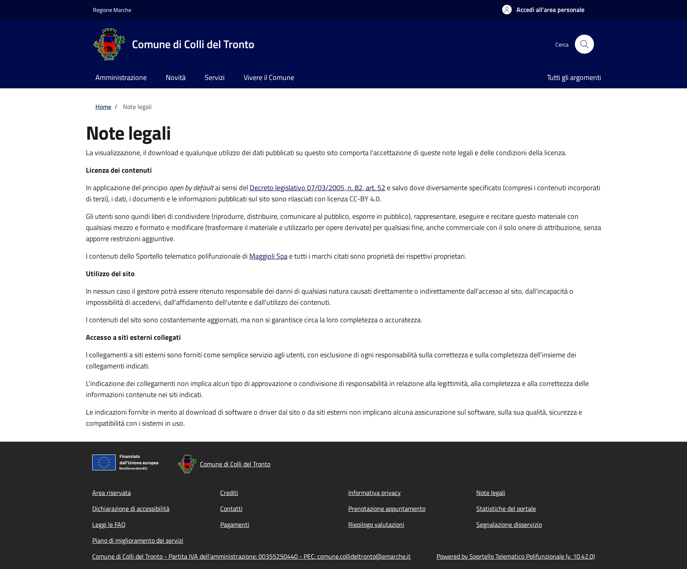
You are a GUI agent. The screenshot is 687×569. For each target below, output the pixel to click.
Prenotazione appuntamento (386, 508)
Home (103, 106)
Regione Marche (112, 10)
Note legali (490, 492)
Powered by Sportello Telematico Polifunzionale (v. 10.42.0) (516, 556)
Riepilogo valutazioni (376, 524)
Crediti (229, 492)
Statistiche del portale (506, 508)
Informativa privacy (374, 492)
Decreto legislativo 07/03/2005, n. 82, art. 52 (317, 187)
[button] (543, 9)
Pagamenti (234, 524)
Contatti (231, 508)
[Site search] (584, 44)
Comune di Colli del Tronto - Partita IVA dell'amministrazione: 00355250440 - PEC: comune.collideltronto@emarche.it (251, 556)
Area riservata (111, 492)
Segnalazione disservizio (509, 524)
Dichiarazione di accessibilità (130, 508)
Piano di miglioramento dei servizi (137, 540)
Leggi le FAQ (109, 524)
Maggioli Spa (268, 256)
